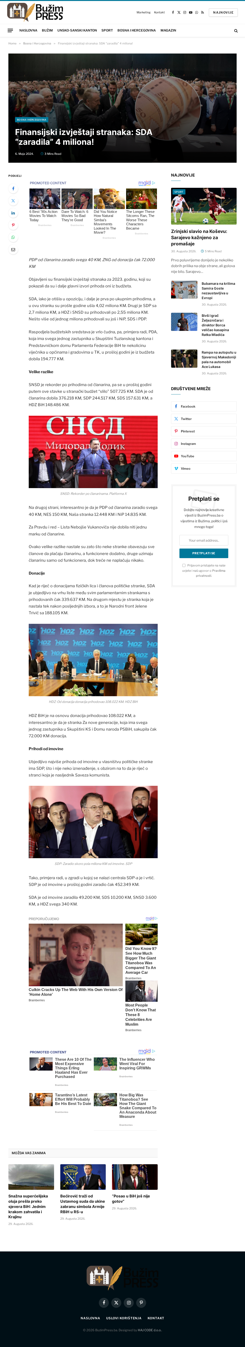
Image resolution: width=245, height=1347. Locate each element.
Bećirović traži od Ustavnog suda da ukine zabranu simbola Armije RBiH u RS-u (82, 1204)
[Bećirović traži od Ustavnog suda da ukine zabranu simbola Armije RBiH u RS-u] (83, 1177)
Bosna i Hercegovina (136, 30)
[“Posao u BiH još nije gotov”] (135, 1177)
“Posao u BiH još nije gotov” (131, 1199)
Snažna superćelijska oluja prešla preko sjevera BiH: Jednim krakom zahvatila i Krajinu (28, 1206)
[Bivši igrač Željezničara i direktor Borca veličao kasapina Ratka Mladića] (184, 322)
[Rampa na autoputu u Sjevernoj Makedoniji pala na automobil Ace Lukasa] (184, 359)
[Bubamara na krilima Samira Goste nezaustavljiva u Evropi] (184, 290)
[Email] (13, 249)
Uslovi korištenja (124, 1318)
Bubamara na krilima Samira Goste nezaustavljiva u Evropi (218, 290)
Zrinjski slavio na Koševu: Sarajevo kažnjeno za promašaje (199, 238)
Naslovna (28, 30)
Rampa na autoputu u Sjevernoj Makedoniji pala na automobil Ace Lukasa (219, 359)
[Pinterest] (13, 225)
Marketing (143, 12)
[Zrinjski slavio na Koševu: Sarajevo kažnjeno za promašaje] (204, 206)
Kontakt (159, 12)
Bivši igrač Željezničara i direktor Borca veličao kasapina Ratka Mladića (215, 325)
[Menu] (10, 30)
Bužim (47, 30)
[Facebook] (13, 188)
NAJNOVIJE (223, 12)
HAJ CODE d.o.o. (149, 1330)
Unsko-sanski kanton (77, 30)
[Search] (235, 30)
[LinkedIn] (13, 213)
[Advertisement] (122, 81)
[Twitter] (13, 200)
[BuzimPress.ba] (35, 12)
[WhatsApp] (13, 237)
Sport (107, 30)
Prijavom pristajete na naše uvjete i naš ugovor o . (203, 570)
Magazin (168, 30)
